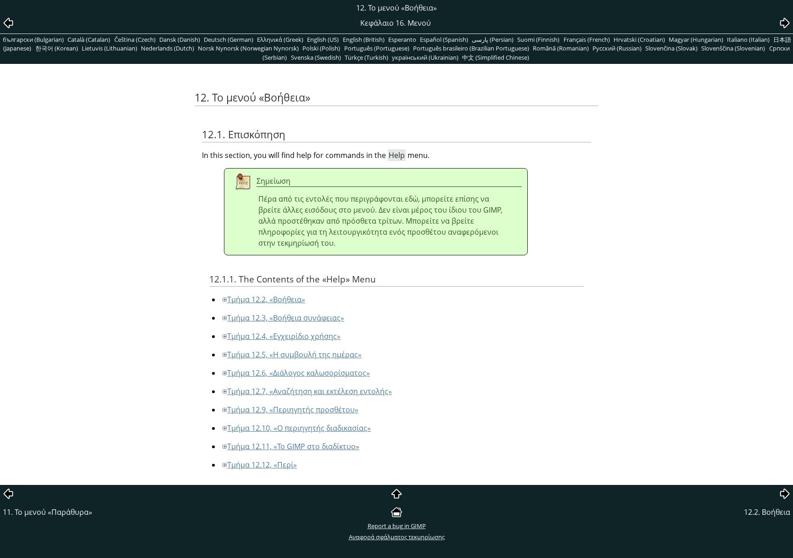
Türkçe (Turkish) (366, 57)
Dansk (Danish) (179, 39)
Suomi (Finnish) (538, 39)
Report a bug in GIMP (397, 526)
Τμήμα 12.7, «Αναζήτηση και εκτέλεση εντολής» (309, 391)
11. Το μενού (47, 512)
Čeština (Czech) (135, 39)
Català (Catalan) (88, 39)
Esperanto (402, 39)
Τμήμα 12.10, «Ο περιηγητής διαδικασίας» (299, 428)
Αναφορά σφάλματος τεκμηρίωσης (397, 537)
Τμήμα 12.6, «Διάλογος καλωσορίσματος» (298, 373)
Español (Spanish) (444, 39)
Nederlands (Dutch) (167, 48)
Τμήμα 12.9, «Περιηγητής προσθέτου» (292, 410)
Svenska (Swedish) (316, 57)
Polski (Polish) (321, 48)
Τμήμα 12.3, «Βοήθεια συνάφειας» (285, 318)
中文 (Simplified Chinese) (495, 57)
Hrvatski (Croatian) (639, 39)
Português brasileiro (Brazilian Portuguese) (471, 48)
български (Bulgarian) (33, 39)
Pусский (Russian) (617, 48)
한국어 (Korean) (56, 48)
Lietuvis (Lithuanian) (109, 48)
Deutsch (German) (228, 39)
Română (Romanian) (561, 48)
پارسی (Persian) (493, 39)
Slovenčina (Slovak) (671, 48)
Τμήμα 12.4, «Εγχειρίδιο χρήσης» (284, 336)
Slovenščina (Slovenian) (733, 48)
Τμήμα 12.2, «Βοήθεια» (266, 299)
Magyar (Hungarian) (696, 39)
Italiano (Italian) (748, 39)
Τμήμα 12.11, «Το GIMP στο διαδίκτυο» (293, 446)
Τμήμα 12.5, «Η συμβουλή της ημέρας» (294, 354)
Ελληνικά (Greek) (280, 39)
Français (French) (587, 39)
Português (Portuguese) (376, 48)
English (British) (364, 39)
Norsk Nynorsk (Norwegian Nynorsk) (248, 48)
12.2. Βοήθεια (767, 512)
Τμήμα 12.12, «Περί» (262, 465)
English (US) (323, 39)
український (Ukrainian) (425, 57)
